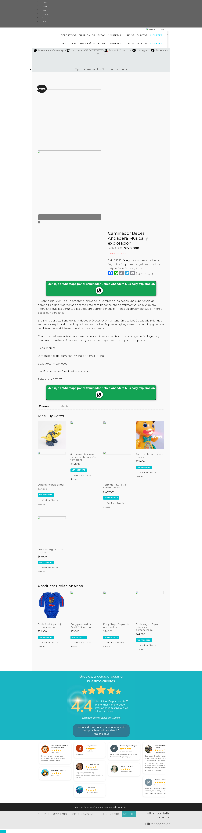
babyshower (142, 264)
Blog (44, 10)
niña (118, 268)
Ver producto (45, 495)
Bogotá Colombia (120, 50)
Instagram (143, 50)
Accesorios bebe (148, 260)
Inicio (44, 2)
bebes (156, 264)
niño (125, 268)
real (131, 268)
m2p (111, 268)
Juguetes (156, 35)
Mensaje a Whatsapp (52, 50)
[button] (52, 502)
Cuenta (45, 14)
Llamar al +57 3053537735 (87, 50)
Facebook (162, 50)
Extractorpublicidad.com (115, 807)
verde (139, 268)
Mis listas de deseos (49, 22)
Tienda (45, 6)
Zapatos (141, 35)
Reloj (130, 35)
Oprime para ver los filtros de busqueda (101, 69)
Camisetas (114, 35)
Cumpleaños (87, 35)
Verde (64, 406)
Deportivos (68, 35)
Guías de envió (47, 18)
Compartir (147, 273)
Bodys (101, 35)
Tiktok (101, 54)
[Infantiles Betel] (158, 29)
